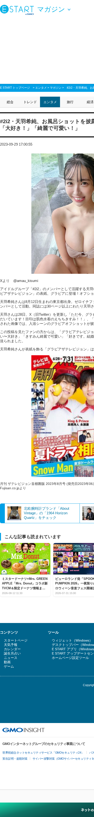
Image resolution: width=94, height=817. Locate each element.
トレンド (30, 102)
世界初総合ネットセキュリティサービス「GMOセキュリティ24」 (43, 752)
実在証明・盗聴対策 (14, 758)
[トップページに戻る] (18, 10)
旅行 (70, 102)
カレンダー (12, 649)
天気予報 (10, 645)
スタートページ (15, 640)
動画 (7, 662)
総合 (10, 102)
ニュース (10, 658)
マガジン (55, 87)
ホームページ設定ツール (70, 658)
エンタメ (41, 87)
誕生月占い (12, 653)
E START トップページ (15, 87)
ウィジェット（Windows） (72, 640)
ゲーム (9, 666)
